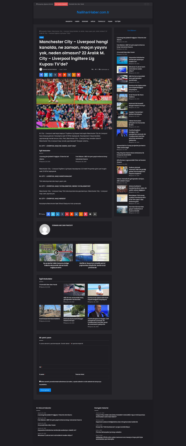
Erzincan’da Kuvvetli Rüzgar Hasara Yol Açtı (73, 320)
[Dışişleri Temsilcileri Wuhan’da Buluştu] (122, 114)
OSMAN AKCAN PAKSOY (50, 69)
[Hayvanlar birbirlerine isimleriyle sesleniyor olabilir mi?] (122, 60)
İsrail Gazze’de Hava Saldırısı (49, 319)
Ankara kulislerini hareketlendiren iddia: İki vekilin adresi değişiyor (138, 188)
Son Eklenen (131, 30)
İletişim (117, 21)
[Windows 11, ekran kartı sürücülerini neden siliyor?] (122, 69)
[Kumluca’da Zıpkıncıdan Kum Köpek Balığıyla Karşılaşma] (98, 290)
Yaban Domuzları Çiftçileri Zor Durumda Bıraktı (137, 123)
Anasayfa (69, 21)
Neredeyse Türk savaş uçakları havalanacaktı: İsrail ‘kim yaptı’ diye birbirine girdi (137, 198)
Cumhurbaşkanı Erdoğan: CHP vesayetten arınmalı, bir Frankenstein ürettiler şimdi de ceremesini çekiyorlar (98, 321)
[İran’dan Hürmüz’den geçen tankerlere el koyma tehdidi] (122, 209)
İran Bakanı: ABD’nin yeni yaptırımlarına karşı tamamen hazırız (131, 46)
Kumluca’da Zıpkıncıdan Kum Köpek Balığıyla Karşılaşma (98, 298)
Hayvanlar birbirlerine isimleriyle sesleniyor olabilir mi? (136, 60)
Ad (40, 367)
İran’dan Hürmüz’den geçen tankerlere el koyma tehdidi (136, 209)
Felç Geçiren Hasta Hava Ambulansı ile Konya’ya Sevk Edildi (130, 154)
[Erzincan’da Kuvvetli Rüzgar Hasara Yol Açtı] (74, 311)
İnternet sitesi (80, 374)
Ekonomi (85, 21)
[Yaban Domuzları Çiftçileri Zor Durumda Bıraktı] (122, 123)
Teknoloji (101, 21)
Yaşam (110, 21)
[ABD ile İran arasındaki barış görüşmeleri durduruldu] (74, 290)
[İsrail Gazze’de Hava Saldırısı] (50, 311)
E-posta (42, 374)
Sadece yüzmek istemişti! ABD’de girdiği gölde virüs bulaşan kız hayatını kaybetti (137, 170)
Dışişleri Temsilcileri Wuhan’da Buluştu (136, 113)
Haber (77, 21)
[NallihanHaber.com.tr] (93, 12)
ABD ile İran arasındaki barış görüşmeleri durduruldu (73, 298)
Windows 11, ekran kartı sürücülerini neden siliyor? (137, 69)
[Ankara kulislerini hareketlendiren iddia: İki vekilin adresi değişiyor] (122, 188)
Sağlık (93, 21)
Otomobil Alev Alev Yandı (76, 4)
